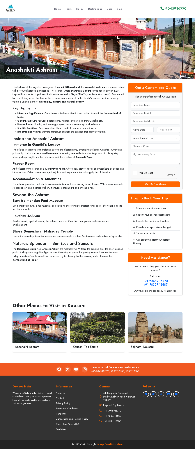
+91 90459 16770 (155, 281)
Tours (68, 9)
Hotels (79, 9)
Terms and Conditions (67, 408)
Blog (119, 9)
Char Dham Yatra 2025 (68, 424)
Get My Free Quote (155, 184)
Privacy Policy (63, 403)
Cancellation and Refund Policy (72, 419)
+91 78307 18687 (155, 284)
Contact (60, 398)
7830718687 (132, 371)
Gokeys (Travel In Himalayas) (110, 444)
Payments (61, 413)
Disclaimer (61, 429)
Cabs (109, 9)
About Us (60, 393)
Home (57, 9)
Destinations (95, 9)
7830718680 (117, 371)
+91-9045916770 (100, 371)
